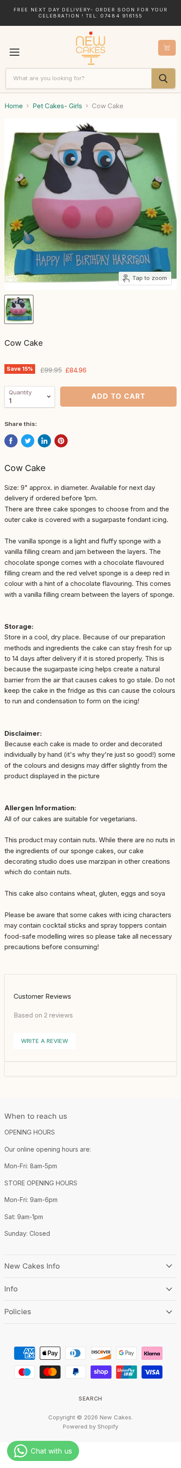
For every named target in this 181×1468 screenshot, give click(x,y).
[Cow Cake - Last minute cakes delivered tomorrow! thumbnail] (19, 309)
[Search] (163, 78)
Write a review (44, 1040)
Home (13, 106)
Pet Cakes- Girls (57, 106)
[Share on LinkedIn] (44, 440)
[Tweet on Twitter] (27, 440)
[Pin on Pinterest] (61, 440)
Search (90, 1398)
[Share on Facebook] (11, 440)
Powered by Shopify (90, 1426)
